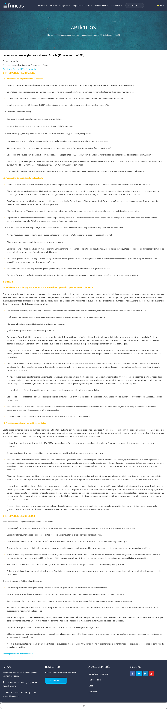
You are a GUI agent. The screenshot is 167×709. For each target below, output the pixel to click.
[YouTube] (151, 673)
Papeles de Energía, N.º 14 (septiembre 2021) (22, 69)
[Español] (160, 5)
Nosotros (41, 5)
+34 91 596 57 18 (16, 692)
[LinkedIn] (145, 673)
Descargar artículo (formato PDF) (18, 653)
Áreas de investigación (59, 5)
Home (50, 35)
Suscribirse (54, 680)
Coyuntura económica (81, 5)
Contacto (93, 691)
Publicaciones (100, 5)
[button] (129, 5)
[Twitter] (139, 673)
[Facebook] (132, 673)
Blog (91, 685)
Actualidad (115, 5)
